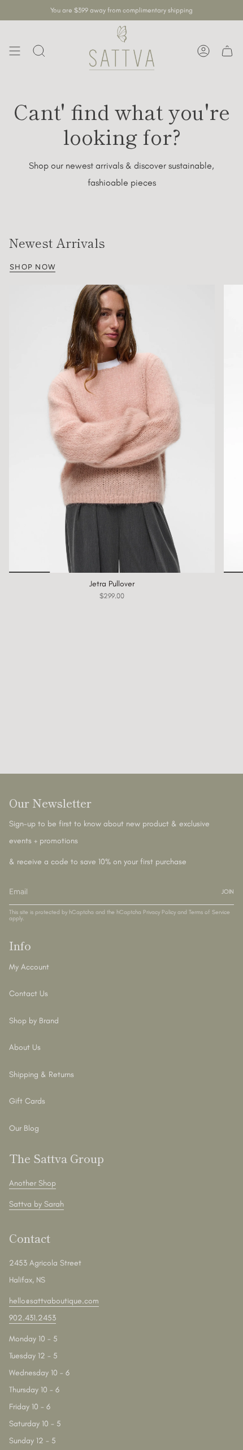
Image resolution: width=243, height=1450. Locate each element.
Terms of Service (209, 912)
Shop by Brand (34, 1021)
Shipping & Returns (41, 1074)
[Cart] (227, 50)
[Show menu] (14, 50)
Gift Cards (27, 1101)
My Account (29, 967)
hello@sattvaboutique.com (54, 1301)
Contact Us (28, 993)
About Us (25, 1047)
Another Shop (32, 1183)
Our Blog (24, 1128)
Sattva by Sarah (36, 1204)
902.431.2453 (32, 1318)
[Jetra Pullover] (112, 429)
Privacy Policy (159, 912)
